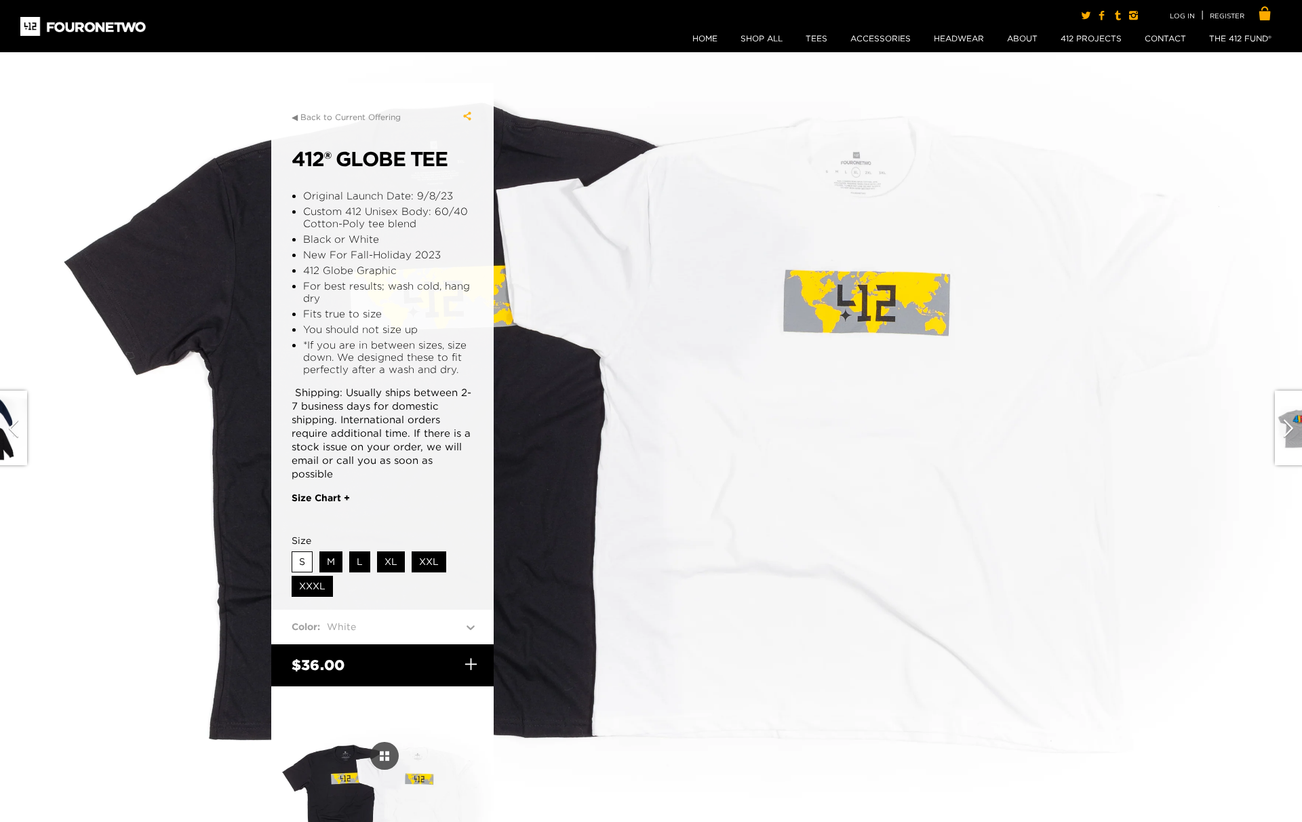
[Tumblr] (1117, 15)
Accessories (880, 38)
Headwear (959, 38)
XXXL (312, 586)
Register (1227, 16)
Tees (816, 38)
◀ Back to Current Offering (346, 117)
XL (390, 561)
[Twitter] (1086, 15)
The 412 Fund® (1240, 38)
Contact (1165, 38)
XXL (429, 561)
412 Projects (1091, 38)
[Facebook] (1101, 15)
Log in (1182, 16)
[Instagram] (1133, 15)
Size (301, 540)
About (1022, 38)
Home (704, 38)
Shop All (762, 38)
